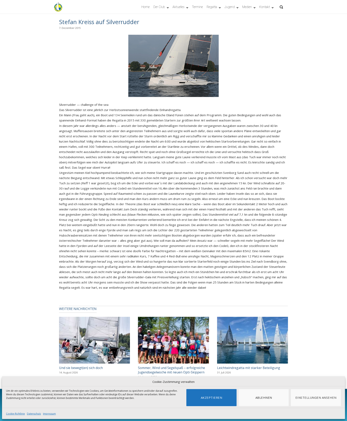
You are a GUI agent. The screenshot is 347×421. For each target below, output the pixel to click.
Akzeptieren (211, 398)
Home (145, 7)
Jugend (230, 7)
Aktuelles (178, 7)
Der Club (159, 7)
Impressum (49, 413)
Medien (247, 7)
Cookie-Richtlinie (15, 413)
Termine (197, 7)
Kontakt (264, 7)
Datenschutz (34, 413)
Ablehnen (263, 398)
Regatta (212, 7)
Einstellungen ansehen (316, 398)
